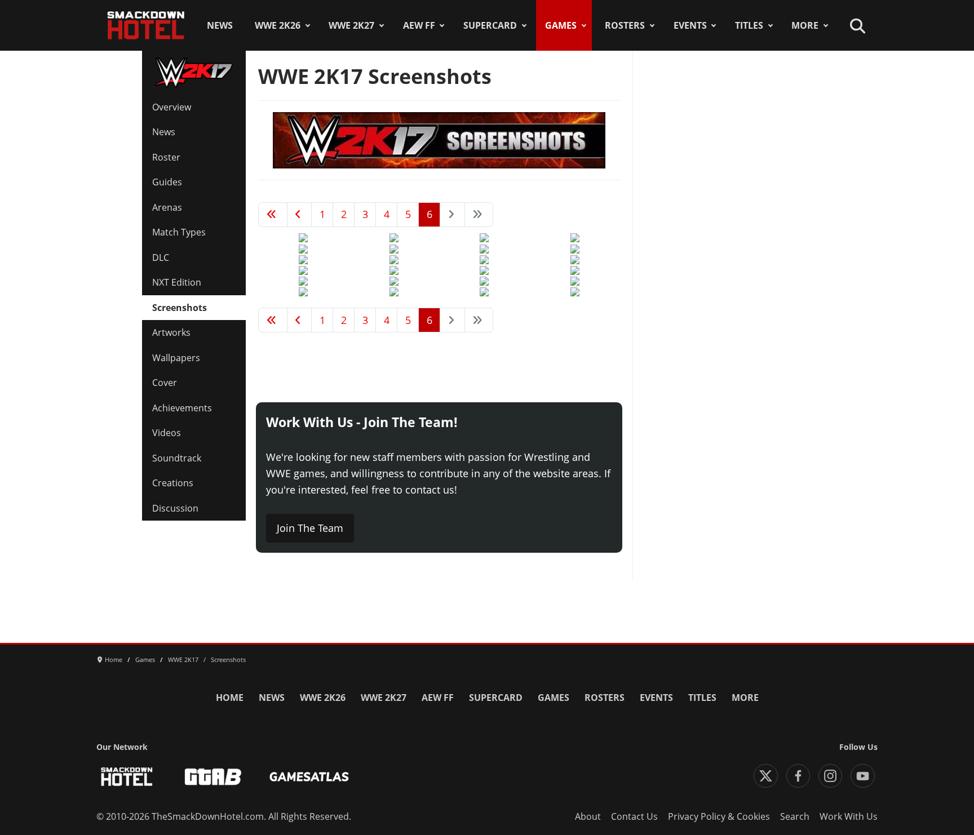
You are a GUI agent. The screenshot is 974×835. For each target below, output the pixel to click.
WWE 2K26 (277, 25)
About (588, 816)
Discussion (175, 508)
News (220, 25)
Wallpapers (176, 358)
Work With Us (849, 816)
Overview (171, 107)
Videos (166, 433)
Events (690, 25)
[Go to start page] (272, 214)
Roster (166, 157)
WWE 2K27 (351, 25)
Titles (749, 25)
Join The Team (310, 528)
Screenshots (179, 307)
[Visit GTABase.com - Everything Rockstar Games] (213, 776)
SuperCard (490, 25)
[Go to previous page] (299, 214)
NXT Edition (176, 282)
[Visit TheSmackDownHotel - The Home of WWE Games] (126, 776)
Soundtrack (176, 458)
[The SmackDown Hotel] (146, 25)
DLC (160, 257)
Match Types (179, 232)
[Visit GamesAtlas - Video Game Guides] (309, 776)
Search (794, 816)
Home (230, 697)
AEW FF (419, 25)
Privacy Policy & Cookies (719, 816)
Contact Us (634, 816)
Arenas (167, 207)
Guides (167, 182)
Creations (172, 483)
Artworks (171, 332)
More (804, 25)
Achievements (182, 408)
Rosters (625, 25)
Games (561, 25)
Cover (164, 382)
